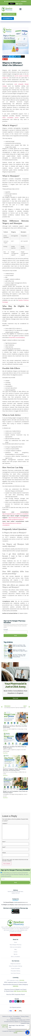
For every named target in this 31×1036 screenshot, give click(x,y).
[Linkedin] (15, 1001)
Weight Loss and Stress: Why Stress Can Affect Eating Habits (19, 646)
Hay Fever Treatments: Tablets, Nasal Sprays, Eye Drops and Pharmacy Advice (19, 655)
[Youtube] (23, 1001)
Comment (4, 823)
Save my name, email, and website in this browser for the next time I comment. (15, 860)
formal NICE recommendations (17, 337)
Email (6, 629)
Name (4, 841)
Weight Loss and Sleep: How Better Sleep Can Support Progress (20, 650)
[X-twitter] (18, 1001)
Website (4, 852)
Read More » (5, 730)
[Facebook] (10, 1001)
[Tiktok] (21, 1001)
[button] (20, 9)
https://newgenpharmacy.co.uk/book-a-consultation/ (15, 514)
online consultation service (10, 117)
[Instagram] (13, 1001)
